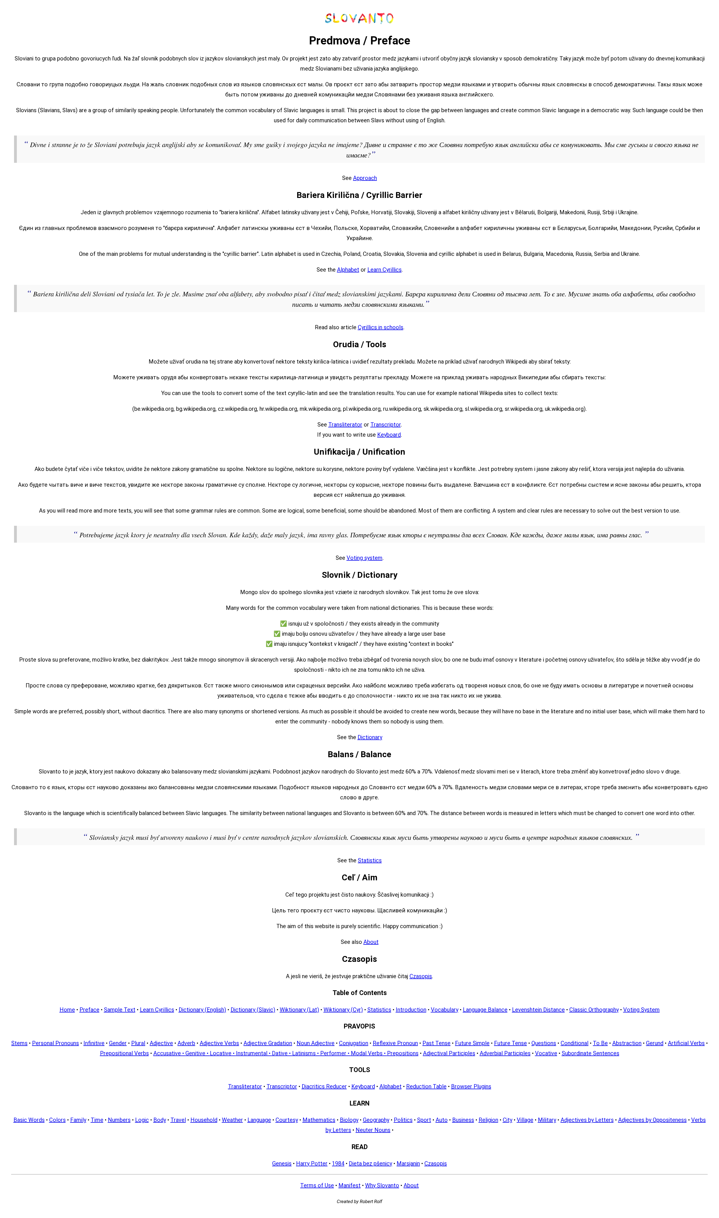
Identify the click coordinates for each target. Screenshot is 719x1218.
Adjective (161, 1043)
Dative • (282, 1053)
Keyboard (389, 434)
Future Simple (472, 1043)
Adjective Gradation (268, 1043)
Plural (138, 1043)
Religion (488, 1119)
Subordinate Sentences (590, 1053)
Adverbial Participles (505, 1053)
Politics (403, 1119)
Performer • (335, 1053)
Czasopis (420, 976)
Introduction (411, 1009)
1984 (338, 1163)
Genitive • (197, 1053)
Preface (89, 1009)
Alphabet (348, 269)
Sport (424, 1119)
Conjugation (353, 1043)
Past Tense (436, 1043)
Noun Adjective (316, 1043)
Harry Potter (311, 1163)
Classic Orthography (594, 1009)
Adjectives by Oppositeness (652, 1119)
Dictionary (370, 737)
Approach (365, 178)
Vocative (546, 1053)
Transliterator (345, 424)
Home (67, 1009)
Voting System (641, 1009)
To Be (600, 1043)
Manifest (349, 1185)
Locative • (223, 1053)
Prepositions (402, 1053)
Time (97, 1119)
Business (463, 1119)
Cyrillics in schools (380, 327)
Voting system (365, 557)
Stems (19, 1043)
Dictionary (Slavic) (253, 1009)
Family (78, 1119)
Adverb (186, 1043)
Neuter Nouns (373, 1130)
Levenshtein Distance (538, 1009)
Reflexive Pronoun (395, 1043)
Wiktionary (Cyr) (343, 1009)
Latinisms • (306, 1053)
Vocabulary (444, 1009)
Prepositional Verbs (124, 1053)
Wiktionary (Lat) (299, 1009)
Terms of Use (317, 1185)
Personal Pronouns (55, 1043)
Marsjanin (408, 1163)
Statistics (370, 860)
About (371, 942)
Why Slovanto (382, 1185)
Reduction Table (426, 1086)
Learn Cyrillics (384, 269)
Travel (178, 1119)
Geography (376, 1119)
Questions (543, 1043)
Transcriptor (385, 424)
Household (203, 1119)
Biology (349, 1119)
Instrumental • (254, 1053)
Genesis (282, 1163)
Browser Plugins (471, 1086)
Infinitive (93, 1043)
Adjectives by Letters (587, 1119)
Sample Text (119, 1009)
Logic (142, 1119)
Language (259, 1119)
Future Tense (510, 1043)
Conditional (574, 1043)
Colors (57, 1119)
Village (525, 1119)
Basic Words (29, 1119)
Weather (232, 1119)
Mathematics (318, 1119)
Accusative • (169, 1053)
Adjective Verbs (219, 1043)
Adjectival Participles (449, 1053)
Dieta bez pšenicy (370, 1163)
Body (159, 1119)
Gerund (654, 1043)
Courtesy (287, 1119)
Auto (442, 1119)
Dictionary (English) (202, 1009)
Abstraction (626, 1043)
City (507, 1119)
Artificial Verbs (686, 1043)
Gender (118, 1043)
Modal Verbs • (369, 1053)
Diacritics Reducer (324, 1086)
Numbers (119, 1119)
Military (547, 1119)
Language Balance (485, 1009)
